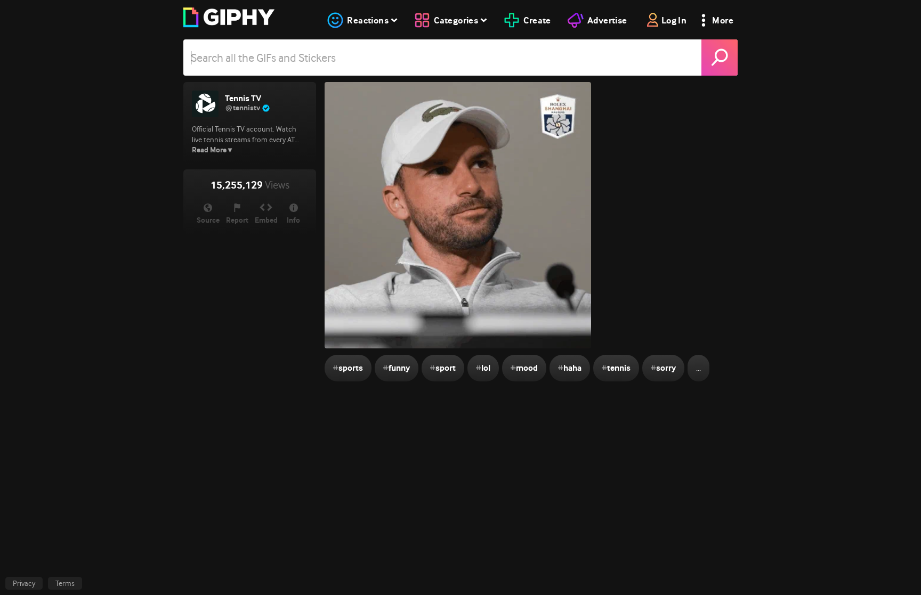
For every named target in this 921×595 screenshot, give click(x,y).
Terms (65, 583)
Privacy (24, 583)
